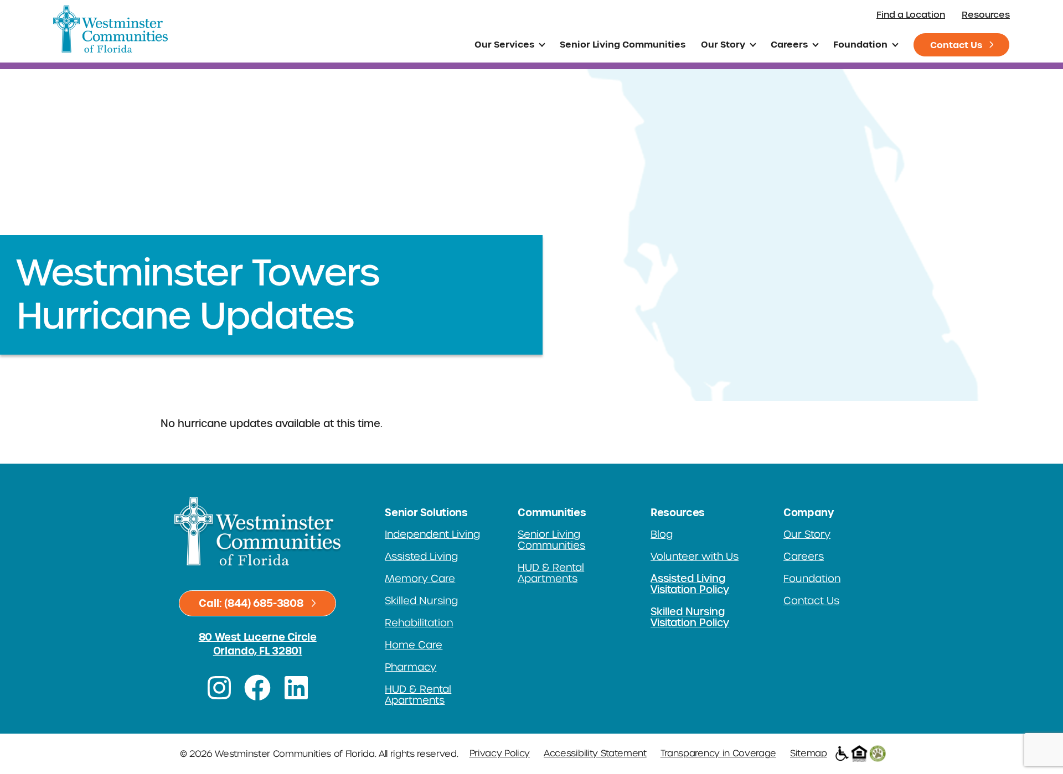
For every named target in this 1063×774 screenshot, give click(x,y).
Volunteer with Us (695, 556)
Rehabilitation (419, 623)
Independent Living (432, 534)
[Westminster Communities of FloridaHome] (110, 29)
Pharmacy (410, 667)
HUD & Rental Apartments (418, 695)
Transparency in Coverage (718, 753)
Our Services (504, 44)
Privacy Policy (499, 753)
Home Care (413, 645)
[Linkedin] (296, 688)
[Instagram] (219, 688)
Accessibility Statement (595, 753)
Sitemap (808, 753)
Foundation (860, 44)
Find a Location (910, 14)
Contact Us (956, 45)
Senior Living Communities (622, 44)
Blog (662, 534)
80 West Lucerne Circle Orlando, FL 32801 (258, 644)
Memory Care (420, 578)
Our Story (723, 44)
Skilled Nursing (421, 600)
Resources (986, 14)
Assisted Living (421, 556)
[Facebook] (257, 688)
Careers (789, 44)
